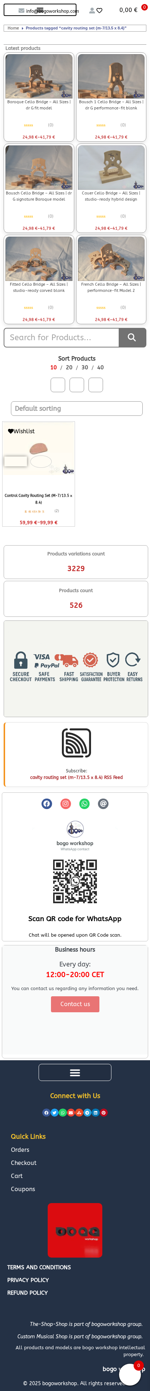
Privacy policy (28, 1280)
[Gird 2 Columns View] (95, 385)
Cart (17, 1176)
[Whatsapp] (84, 804)
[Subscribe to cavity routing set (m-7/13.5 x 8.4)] (76, 742)
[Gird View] (58, 385)
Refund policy (27, 1293)
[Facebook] (47, 804)
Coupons (23, 1189)
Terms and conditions (39, 1267)
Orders (20, 1149)
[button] (75, 1072)
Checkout (23, 1162)
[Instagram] (65, 804)
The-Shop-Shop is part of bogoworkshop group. (86, 1324)
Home (13, 28)
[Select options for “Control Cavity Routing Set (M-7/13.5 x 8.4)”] (15, 461)
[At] (103, 804)
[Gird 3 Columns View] (77, 385)
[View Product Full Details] (38, 76)
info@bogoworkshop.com (52, 11)
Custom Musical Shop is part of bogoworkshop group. (80, 1337)
